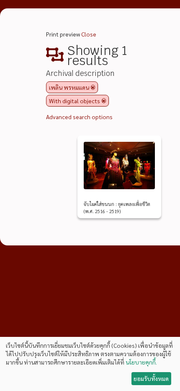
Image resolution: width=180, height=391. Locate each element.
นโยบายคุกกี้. (141, 362)
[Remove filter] (93, 87)
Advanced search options (79, 116)
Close (88, 34)
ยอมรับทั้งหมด (151, 378)
